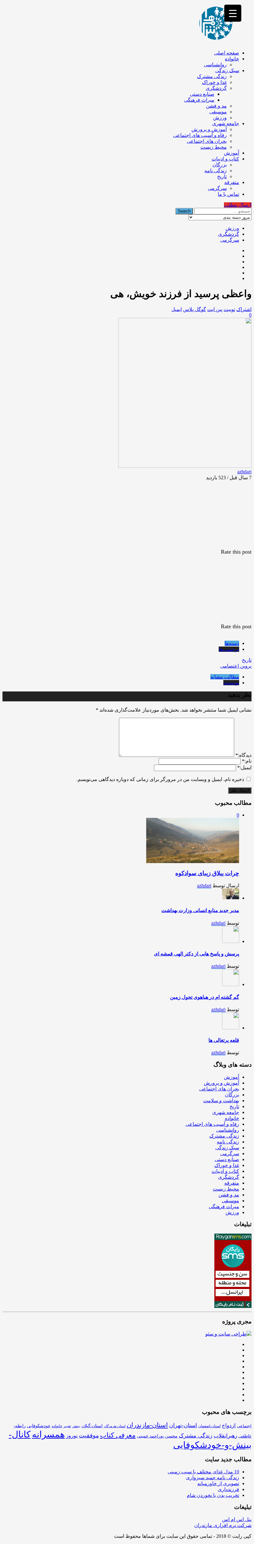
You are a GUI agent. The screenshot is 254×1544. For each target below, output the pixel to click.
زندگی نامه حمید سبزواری (212, 1477)
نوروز (72, 1436)
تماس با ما (228, 194)
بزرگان (219, 164)
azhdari (244, 471)
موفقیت (89, 1435)
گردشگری (216, 88)
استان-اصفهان (209, 1426)
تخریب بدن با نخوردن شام (213, 1495)
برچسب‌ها (229, 649)
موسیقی (218, 111)
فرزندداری (228, 1489)
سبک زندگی (227, 70)
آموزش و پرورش (209, 129)
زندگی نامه (215, 170)
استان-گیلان (92, 1425)
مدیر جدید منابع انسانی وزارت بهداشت (200, 910)
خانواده (232, 58)
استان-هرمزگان (114, 1426)
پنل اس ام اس (237, 1519)
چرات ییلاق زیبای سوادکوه (207, 873)
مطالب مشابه (224, 676)
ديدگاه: (243, 755)
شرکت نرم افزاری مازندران (223, 1525)
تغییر (67, 1426)
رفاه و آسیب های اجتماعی (200, 135)
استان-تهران (183, 1425)
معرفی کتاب (118, 1435)
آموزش (231, 153)
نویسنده (231, 682)
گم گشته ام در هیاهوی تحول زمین (204, 997)
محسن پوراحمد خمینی (157, 1435)
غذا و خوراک (214, 82)
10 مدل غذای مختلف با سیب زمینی (203, 1471)
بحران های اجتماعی (207, 141)
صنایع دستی (202, 94)
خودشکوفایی (38, 1425)
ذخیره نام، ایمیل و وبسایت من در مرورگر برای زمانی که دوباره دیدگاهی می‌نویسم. (160, 779)
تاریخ (222, 176)
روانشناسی (215, 64)
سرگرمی (217, 188)
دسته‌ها (232, 643)
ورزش (220, 117)
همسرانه (48, 1434)
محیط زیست (213, 147)
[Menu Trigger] (232, 13)
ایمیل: (244, 767)
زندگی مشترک (212, 76)
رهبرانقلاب (225, 1436)
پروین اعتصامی (236, 666)
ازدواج (229, 1425)
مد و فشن (216, 105)
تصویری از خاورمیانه (218, 1483)
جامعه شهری (225, 123)
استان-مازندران (147, 1425)
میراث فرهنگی (199, 100)
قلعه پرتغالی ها (223, 1040)
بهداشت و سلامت (221, 1100)
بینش (76, 1426)
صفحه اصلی (226, 52)
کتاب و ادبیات (225, 158)
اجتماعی (244, 1425)
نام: (247, 761)
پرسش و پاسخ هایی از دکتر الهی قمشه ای (196, 953)
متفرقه (231, 182)
